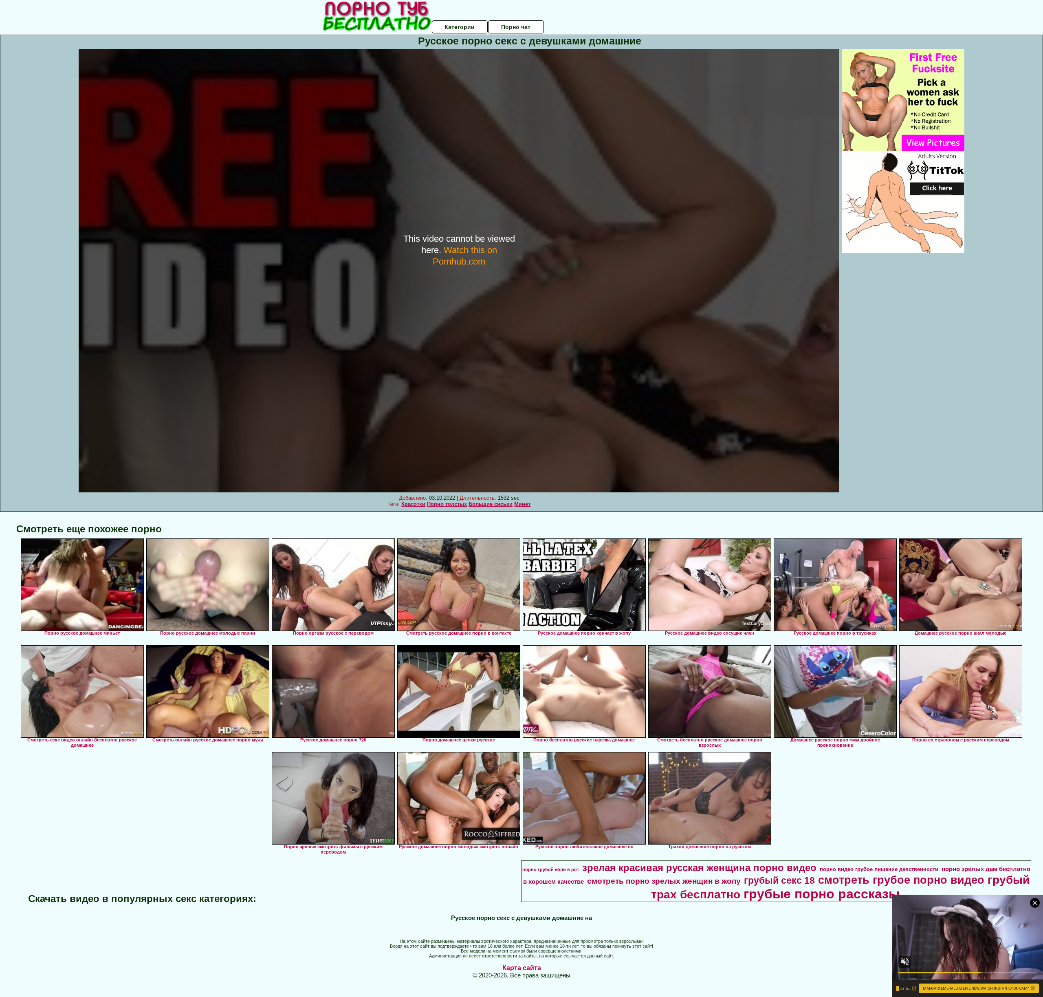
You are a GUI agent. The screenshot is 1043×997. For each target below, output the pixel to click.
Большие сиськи (491, 504)
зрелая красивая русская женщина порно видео (699, 867)
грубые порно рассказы (822, 894)
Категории (459, 27)
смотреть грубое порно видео (901, 880)
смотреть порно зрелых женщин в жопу (664, 881)
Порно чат (515, 27)
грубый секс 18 (779, 880)
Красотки (413, 504)
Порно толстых (447, 504)
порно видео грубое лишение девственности (879, 869)
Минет (522, 504)
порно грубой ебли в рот (550, 869)
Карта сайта (521, 967)
